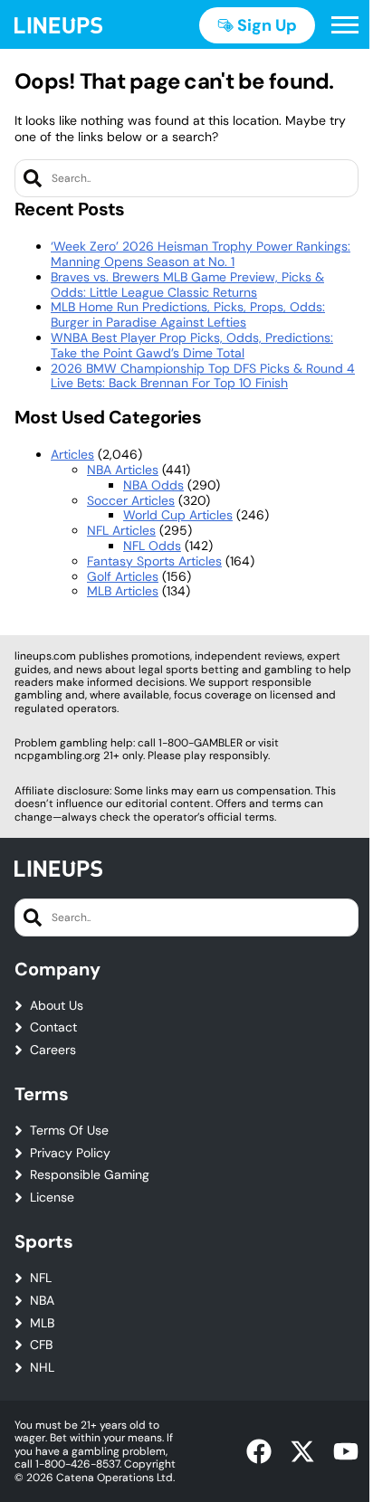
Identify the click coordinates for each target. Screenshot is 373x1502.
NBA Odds (153, 485)
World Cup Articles (178, 515)
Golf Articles (122, 576)
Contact (53, 1027)
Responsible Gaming (89, 1175)
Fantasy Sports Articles (154, 561)
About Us (56, 1005)
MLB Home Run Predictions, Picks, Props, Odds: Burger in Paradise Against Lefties (188, 314)
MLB (42, 1323)
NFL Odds (152, 545)
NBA (42, 1300)
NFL (41, 1278)
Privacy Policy (70, 1153)
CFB (41, 1345)
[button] (345, 25)
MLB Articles (122, 591)
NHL (42, 1367)
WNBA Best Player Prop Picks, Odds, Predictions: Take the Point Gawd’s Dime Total (192, 345)
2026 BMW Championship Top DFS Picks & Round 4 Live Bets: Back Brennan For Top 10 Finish (203, 376)
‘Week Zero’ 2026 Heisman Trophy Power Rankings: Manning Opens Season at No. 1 (200, 254)
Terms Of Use (69, 1130)
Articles (72, 454)
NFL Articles (121, 530)
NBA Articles (122, 469)
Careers (53, 1050)
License (52, 1197)
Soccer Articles (131, 500)
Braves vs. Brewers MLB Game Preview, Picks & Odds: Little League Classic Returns (187, 284)
